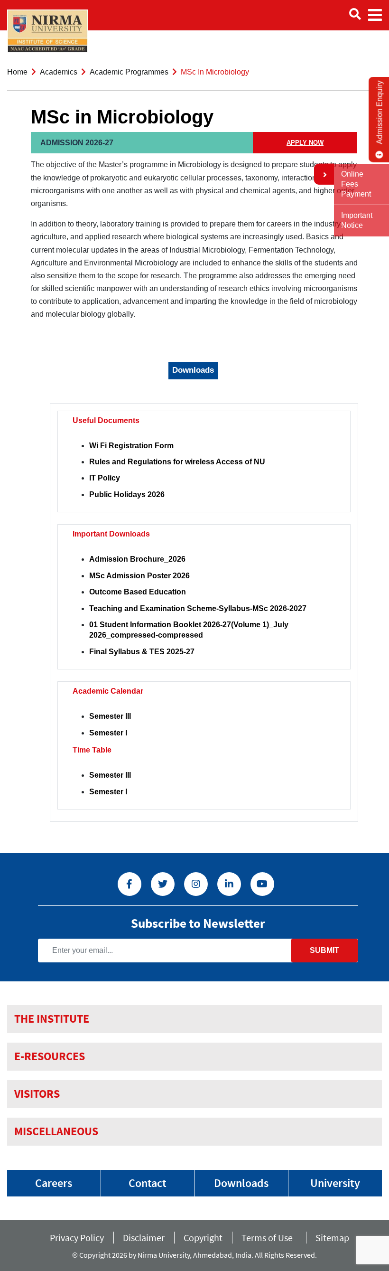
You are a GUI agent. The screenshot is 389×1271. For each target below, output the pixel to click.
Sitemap (332, 1237)
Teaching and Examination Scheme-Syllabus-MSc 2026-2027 (197, 608)
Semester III (110, 716)
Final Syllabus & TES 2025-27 (141, 652)
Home (17, 72)
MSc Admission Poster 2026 (139, 576)
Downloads (241, 1183)
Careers (53, 1183)
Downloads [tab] (193, 370)
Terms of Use (268, 1237)
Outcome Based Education (137, 592)
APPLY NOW (305, 142)
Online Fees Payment (356, 184)
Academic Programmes (129, 72)
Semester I (108, 733)
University (335, 1183)
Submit (324, 950)
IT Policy (104, 478)
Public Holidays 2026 (127, 494)
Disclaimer (144, 1237)
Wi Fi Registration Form (131, 446)
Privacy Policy (77, 1237)
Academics (58, 72)
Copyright (203, 1237)
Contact (148, 1183)
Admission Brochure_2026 (137, 559)
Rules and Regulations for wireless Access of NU (177, 462)
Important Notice (356, 220)
